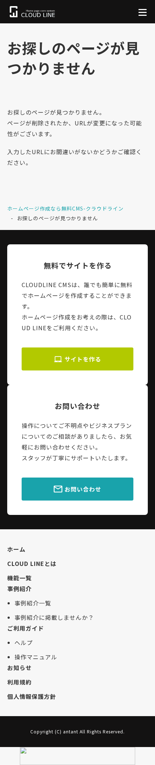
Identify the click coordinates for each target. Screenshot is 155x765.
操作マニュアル (35, 657)
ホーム (16, 549)
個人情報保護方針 (31, 696)
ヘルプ (23, 642)
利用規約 (19, 682)
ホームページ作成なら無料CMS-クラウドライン (65, 208)
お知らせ (19, 667)
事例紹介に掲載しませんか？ (54, 617)
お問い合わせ (83, 489)
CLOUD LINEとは (32, 563)
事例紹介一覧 (32, 603)
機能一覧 (19, 577)
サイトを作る (83, 359)
